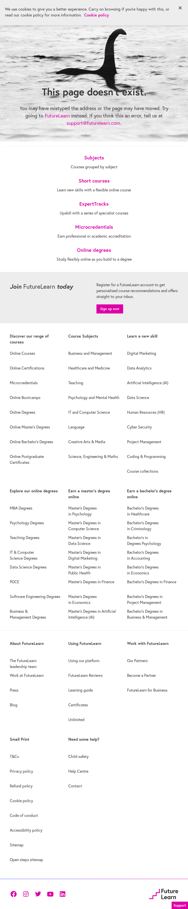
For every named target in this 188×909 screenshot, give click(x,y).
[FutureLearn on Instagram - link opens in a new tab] (25, 894)
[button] (180, 905)
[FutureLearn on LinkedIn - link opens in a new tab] (62, 894)
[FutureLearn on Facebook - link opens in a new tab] (13, 894)
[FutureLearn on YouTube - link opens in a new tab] (50, 894)
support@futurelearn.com (93, 123)
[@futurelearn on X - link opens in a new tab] (38, 894)
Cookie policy (96, 14)
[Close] (180, 7)
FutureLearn (57, 116)
